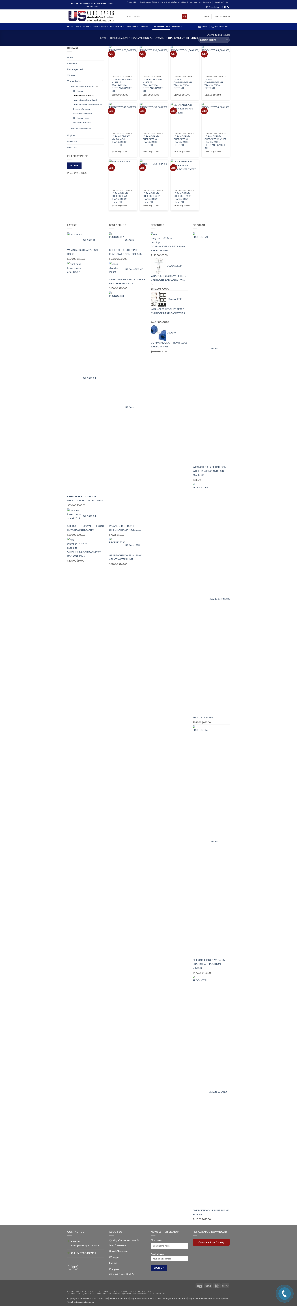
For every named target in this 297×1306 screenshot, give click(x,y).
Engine (144, 26)
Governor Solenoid (82, 122)
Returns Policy (93, 1291)
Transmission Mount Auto (85, 100)
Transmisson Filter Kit (83, 95)
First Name (156, 1240)
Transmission (160, 26)
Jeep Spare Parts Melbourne (201, 1298)
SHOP (78, 26)
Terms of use (145, 1291)
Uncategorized (75, 69)
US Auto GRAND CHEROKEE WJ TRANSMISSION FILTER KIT (120, 197)
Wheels (176, 26)
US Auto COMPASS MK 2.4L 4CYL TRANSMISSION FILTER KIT (121, 140)
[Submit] (184, 16)
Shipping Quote (221, 2)
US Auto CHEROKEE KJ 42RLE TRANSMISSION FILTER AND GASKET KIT (122, 85)
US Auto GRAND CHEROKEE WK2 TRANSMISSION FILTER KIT (151, 197)
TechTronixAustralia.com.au (80, 1302)
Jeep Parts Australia (119, 1298)
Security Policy (127, 1291)
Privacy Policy (75, 1291)
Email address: (158, 1254)
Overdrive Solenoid (82, 113)
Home (70, 26)
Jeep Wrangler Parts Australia (172, 1298)
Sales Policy (110, 1291)
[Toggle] (102, 81)
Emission (131, 26)
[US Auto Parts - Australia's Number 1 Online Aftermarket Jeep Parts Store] (93, 16)
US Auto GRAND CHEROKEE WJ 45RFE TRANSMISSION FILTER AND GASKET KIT (215, 142)
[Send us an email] (225, 7)
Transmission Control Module (87, 104)
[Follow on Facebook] (222, 7)
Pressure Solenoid (81, 109)
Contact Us (132, 2)
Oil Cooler (78, 91)
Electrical (116, 26)
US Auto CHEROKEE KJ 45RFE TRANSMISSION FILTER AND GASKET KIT (153, 85)
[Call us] (228, 7)
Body (86, 26)
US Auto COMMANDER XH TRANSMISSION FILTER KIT (183, 83)
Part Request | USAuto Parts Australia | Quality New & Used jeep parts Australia (175, 2)
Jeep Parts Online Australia (143, 1298)
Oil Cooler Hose (81, 118)
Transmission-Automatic (147, 37)
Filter (74, 165)
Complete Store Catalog (211, 1242)
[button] (212, 7)
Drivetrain (99, 26)
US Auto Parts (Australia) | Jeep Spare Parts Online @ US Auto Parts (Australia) (109, 1293)
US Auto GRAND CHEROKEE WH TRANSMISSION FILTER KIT (151, 140)
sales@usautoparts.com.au (85, 1245)
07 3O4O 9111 (88, 1252)
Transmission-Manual (80, 128)
